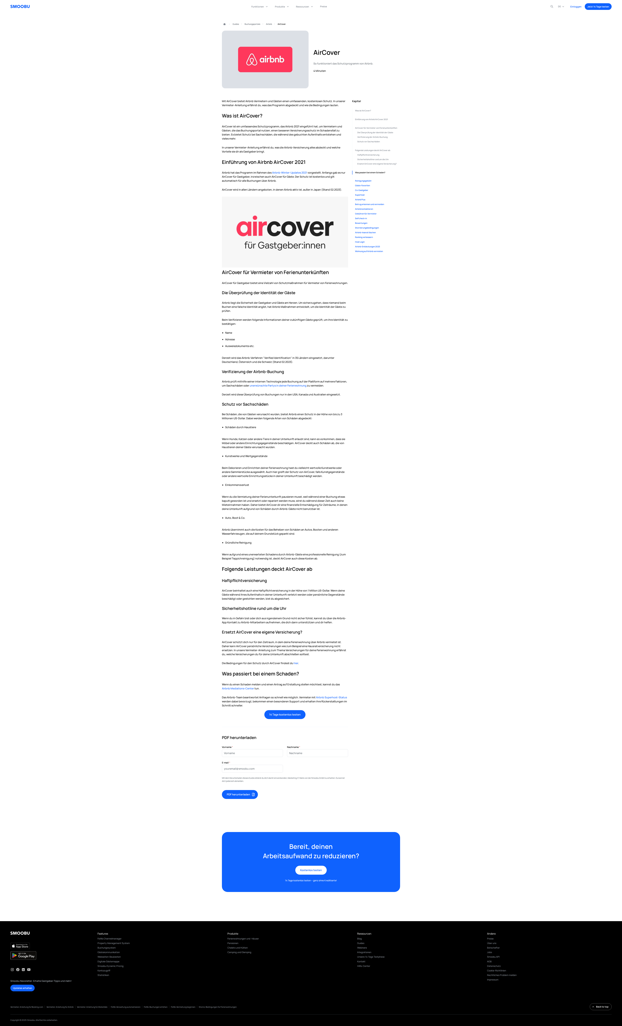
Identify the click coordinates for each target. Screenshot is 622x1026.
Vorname (227, 747)
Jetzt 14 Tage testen (598, 6)
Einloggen (576, 6)
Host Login (360, 241)
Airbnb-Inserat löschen (365, 232)
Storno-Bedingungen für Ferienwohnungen (218, 1007)
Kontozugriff (104, 970)
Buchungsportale (252, 24)
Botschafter (493, 947)
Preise (490, 938)
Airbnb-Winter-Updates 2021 (289, 172)
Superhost (360, 194)
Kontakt (361, 961)
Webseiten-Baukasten (109, 956)
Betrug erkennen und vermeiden (369, 204)
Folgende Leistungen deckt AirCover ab (372, 150)
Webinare (362, 947)
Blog (359, 938)
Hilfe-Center (363, 965)
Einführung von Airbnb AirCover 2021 (371, 119)
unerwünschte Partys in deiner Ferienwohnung (278, 385)
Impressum (492, 979)
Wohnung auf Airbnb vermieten (369, 251)
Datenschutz (494, 965)
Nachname (293, 747)
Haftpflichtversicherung (368, 154)
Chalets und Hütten (237, 947)
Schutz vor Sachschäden (368, 141)
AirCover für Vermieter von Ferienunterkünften (376, 128)
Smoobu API (493, 956)
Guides (236, 24)
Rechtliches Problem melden (502, 975)
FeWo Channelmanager (109, 938)
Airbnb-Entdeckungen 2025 (367, 246)
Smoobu (223, 24)
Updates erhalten (22, 988)
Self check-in (361, 218)
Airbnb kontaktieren (364, 209)
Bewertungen (361, 223)
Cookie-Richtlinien (496, 970)
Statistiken (103, 975)
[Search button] (552, 6)
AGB (489, 961)
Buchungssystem (107, 947)
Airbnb (269, 24)
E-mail (226, 762)
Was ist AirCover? (363, 110)
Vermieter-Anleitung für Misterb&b (92, 1007)
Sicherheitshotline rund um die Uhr (373, 159)
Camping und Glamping (239, 952)
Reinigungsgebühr (363, 180)
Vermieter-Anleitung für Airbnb (60, 1007)
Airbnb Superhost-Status (331, 697)
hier (296, 663)
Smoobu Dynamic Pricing (110, 965)
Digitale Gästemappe (108, 961)
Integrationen (364, 952)
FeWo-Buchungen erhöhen (155, 1007)
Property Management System (114, 943)
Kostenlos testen (311, 870)
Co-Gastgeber (361, 190)
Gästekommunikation (109, 952)
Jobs (489, 952)
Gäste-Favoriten (362, 185)
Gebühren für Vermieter (366, 213)
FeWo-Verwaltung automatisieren (125, 1007)
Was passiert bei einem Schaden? (370, 172)
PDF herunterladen (238, 794)
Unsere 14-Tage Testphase (371, 956)
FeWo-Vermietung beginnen (183, 1007)
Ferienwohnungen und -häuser (243, 938)
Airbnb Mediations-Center (238, 688)
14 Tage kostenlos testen (285, 714)
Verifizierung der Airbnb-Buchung (372, 137)
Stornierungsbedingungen (367, 227)
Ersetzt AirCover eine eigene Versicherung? (377, 163)
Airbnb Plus (360, 199)
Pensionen (232, 943)
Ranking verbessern (364, 237)
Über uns (491, 943)
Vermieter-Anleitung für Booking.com (26, 1007)
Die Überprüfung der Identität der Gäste (375, 132)
